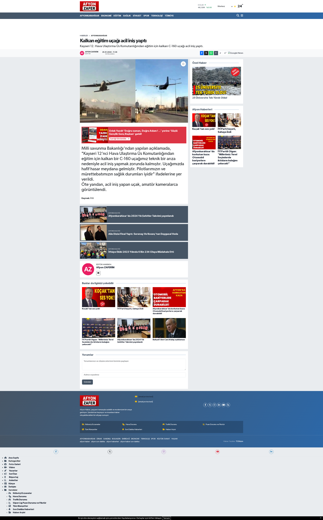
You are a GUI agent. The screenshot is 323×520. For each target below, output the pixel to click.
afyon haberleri (112, 442)
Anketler (13, 480)
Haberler (84, 36)
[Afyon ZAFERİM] (88, 269)
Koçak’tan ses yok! (91, 309)
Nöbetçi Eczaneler (92, 424)
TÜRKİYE (169, 16)
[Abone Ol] (235, 53)
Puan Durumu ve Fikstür (215, 424)
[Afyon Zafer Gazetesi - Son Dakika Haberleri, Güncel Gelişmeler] (89, 6)
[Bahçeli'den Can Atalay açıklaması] (169, 328)
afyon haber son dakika (129, 442)
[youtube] (217, 452)
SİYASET (137, 16)
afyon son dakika (98, 442)
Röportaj (13, 477)
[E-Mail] (98, 273)
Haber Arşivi (171, 429)
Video (12, 467)
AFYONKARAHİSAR (89, 16)
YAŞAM (174, 439)
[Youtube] (223, 405)
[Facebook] (205, 405)
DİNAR (99, 439)
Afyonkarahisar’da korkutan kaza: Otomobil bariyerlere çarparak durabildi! (169, 311)
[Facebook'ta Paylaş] (202, 53)
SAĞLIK (127, 16)
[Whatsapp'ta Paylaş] (211, 53)
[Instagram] (214, 405)
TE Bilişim (239, 441)
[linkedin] (271, 452)
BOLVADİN (116, 439)
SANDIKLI (107, 439)
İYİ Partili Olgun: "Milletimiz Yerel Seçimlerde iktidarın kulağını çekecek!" (97, 342)
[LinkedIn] (219, 405)
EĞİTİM (117, 16)
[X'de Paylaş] (206, 53)
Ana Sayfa (14, 458)
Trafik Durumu (171, 424)
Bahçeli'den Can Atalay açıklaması (169, 340)
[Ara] (238, 15)
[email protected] (146, 397)
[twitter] (110, 452)
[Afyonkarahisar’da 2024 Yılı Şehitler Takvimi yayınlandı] (134, 328)
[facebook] (56, 452)
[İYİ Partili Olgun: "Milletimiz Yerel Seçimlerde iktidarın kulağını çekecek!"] (98, 328)
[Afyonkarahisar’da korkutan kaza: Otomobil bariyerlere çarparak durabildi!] (169, 297)
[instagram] (164, 452)
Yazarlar (13, 471)
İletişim (12, 487)
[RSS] (228, 405)
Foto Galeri (14, 464)
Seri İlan (13, 474)
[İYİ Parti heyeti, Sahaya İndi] (134, 297)
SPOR (146, 16)
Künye (12, 484)
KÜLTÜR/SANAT (163, 439)
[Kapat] (321, 518)
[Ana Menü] (241, 15)
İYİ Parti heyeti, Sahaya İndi (130, 309)
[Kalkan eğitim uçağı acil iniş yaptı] (134, 91)
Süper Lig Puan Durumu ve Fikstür (29, 503)
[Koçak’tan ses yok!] (98, 297)
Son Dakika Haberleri (133, 429)
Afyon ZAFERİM (105, 267)
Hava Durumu (131, 424)
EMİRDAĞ (126, 439)
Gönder (87, 382)
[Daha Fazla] (216, 53)
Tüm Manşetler (91, 429)
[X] (210, 405)
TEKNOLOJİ (157, 16)
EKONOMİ (106, 16)
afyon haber (85, 442)
